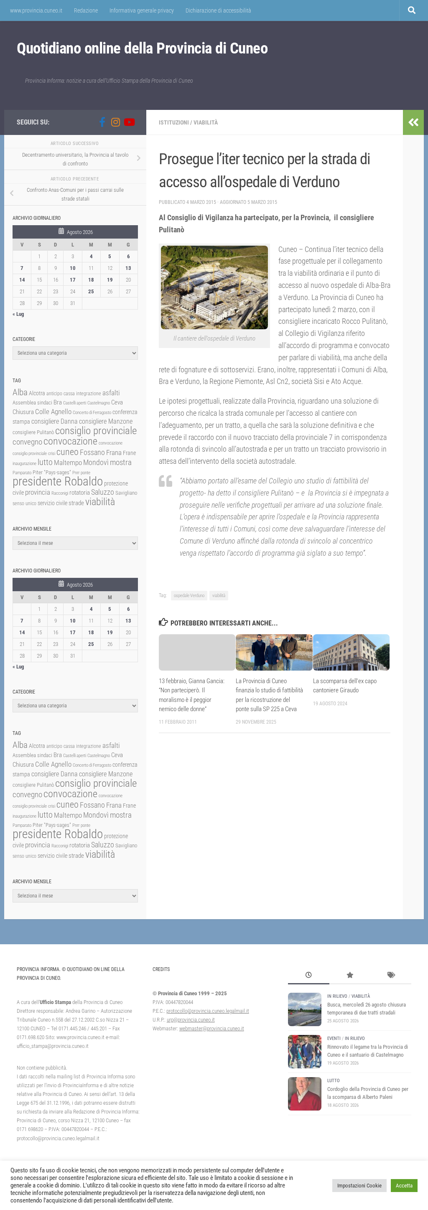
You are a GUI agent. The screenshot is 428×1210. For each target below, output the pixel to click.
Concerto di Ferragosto (92, 412)
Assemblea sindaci (32, 402)
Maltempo (68, 462)
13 (128, 268)
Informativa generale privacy (142, 10)
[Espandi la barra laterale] (413, 122)
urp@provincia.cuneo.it (191, 1020)
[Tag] (390, 976)
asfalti (111, 393)
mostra (121, 462)
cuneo (67, 452)
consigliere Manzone (105, 421)
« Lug (18, 314)
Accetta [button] (404, 1185)
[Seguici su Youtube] (129, 122)
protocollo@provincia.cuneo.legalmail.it (207, 1011)
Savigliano (126, 493)
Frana (114, 452)
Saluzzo (102, 492)
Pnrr (75, 472)
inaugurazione (24, 463)
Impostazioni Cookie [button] (359, 1185)
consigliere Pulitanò (33, 432)
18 (91, 280)
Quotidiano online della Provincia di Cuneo (142, 48)
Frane (129, 453)
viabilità (218, 595)
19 (110, 280)
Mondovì (96, 462)
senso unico (24, 503)
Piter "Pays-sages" (52, 472)
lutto (45, 462)
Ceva (117, 402)
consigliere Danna (54, 421)
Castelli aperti (74, 403)
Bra (58, 402)
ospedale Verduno (189, 595)
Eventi (334, 1038)
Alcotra (37, 393)
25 (91, 291)
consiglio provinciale (96, 431)
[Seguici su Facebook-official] (102, 122)
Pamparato (22, 472)
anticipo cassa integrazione (73, 394)
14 (22, 280)
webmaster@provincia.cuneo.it (211, 1028)
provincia (37, 492)
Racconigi (59, 493)
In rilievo (337, 996)
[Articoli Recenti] (308, 976)
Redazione (86, 10)
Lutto (333, 1080)
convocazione (70, 441)
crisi (51, 453)
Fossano (92, 452)
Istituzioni (174, 122)
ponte (85, 472)
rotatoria (79, 492)
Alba (20, 392)
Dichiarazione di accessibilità (218, 10)
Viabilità (206, 122)
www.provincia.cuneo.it (36, 10)
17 (73, 280)
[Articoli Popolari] (349, 976)
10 (73, 268)
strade (76, 503)
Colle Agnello (53, 412)
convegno (27, 442)
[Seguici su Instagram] (115, 122)
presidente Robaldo (58, 481)
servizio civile (52, 503)
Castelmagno (98, 403)
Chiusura (23, 412)
